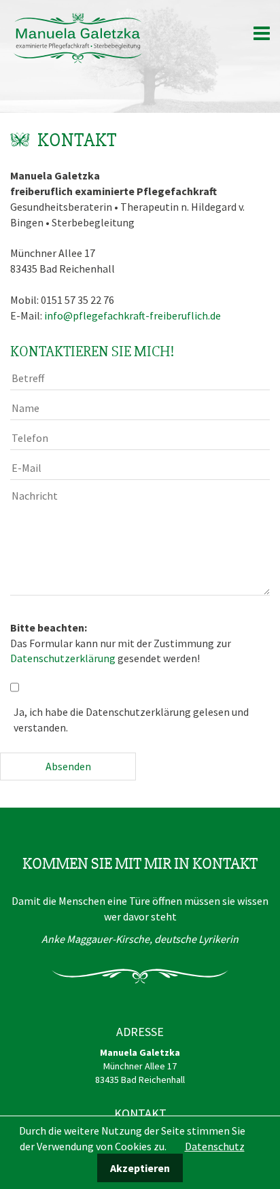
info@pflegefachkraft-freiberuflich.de (132, 315)
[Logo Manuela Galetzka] (78, 37)
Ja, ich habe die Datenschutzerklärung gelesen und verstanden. (131, 719)
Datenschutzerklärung (63, 658)
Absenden (68, 766)
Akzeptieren (140, 1168)
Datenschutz (215, 1146)
